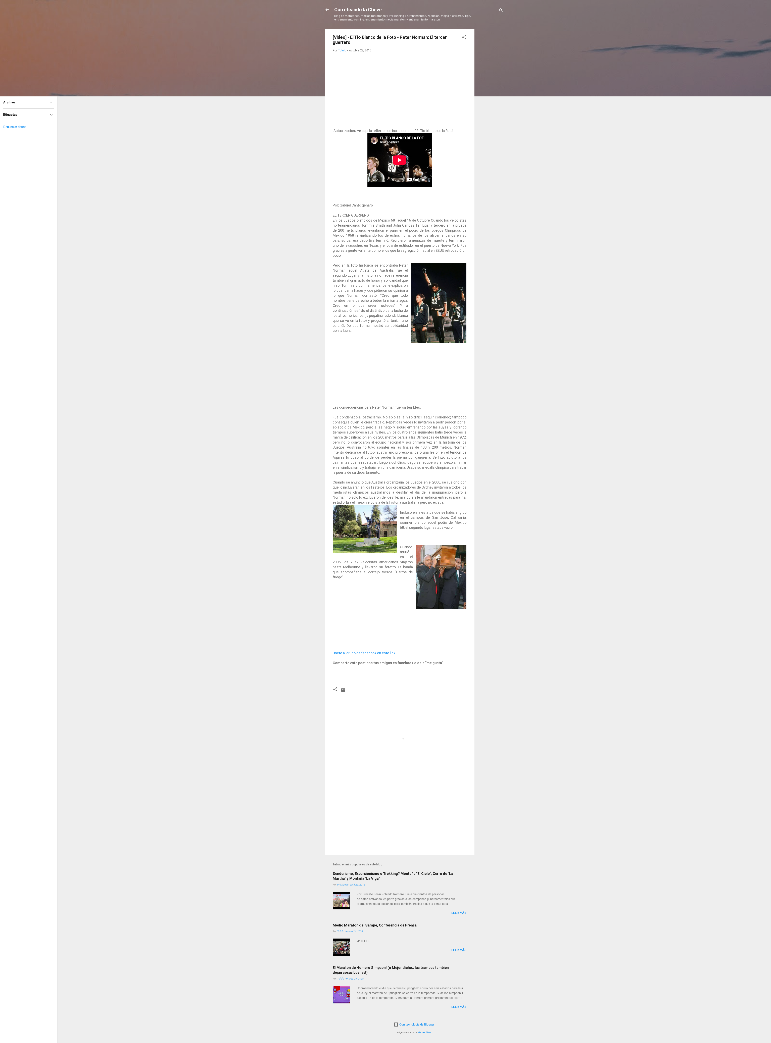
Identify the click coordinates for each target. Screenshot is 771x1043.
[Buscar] (501, 11)
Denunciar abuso (15, 127)
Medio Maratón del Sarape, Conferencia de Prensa (375, 925)
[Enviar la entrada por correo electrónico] (343, 691)
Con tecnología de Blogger (416, 1024)
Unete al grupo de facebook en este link (364, 653)
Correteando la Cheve (358, 9)
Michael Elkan (424, 1032)
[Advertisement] (490, 89)
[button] (464, 38)
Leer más (458, 913)
